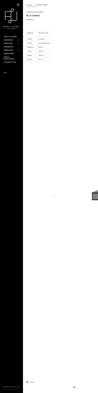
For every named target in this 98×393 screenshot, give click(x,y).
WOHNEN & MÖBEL (42, 5)
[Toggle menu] (18, 40)
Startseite (29, 5)
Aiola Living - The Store (36, 11)
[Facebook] (11, 75)
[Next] (95, 196)
